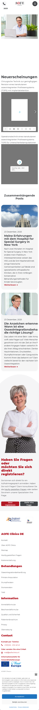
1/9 (5, 129)
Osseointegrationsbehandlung (13, 572)
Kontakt (4, 540)
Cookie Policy (13, 707)
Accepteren (19, 696)
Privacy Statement (23, 707)
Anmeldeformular (8, 605)
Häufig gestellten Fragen (11, 555)
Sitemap (4, 550)
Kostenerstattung (8, 560)
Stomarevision (6, 587)
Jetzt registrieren (10, 504)
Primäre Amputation (9, 577)
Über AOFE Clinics (8, 545)
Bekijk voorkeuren (19, 702)
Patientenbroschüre (9, 620)
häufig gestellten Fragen (15, 489)
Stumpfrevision (7, 582)
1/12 (5, 181)
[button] (36, 674)
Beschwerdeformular (9, 610)
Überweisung (6, 630)
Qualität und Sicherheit (10, 615)
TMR (3, 592)
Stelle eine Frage (29, 504)
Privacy (4, 625)
